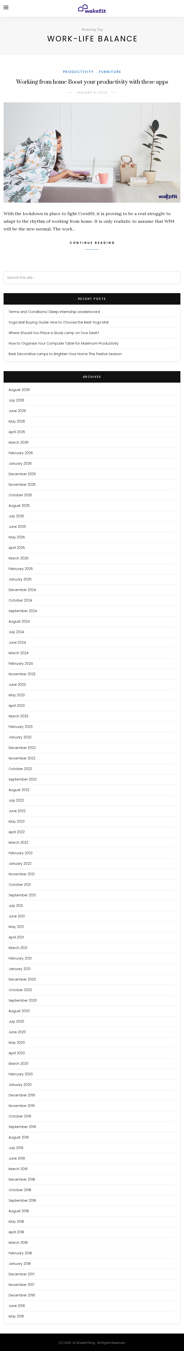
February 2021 (20, 958)
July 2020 (16, 1021)
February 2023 (21, 726)
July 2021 (16, 905)
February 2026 (21, 453)
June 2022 (17, 811)
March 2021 (18, 947)
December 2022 (22, 747)
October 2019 (20, 1116)
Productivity (78, 71)
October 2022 (20, 768)
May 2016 (16, 1316)
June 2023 (17, 684)
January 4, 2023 (92, 92)
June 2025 (17, 526)
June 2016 (17, 1305)
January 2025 (20, 579)
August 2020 (19, 1011)
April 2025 (17, 547)
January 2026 (20, 463)
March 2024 (19, 653)
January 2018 (20, 1263)
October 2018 (20, 1190)
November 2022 (22, 758)
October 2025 (20, 495)
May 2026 (17, 421)
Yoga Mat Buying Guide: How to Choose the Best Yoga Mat (59, 322)
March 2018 (18, 1242)
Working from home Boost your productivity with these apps (92, 82)
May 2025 (17, 537)
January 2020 (20, 1084)
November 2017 (21, 1284)
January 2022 (20, 863)
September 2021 (22, 895)
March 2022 (18, 842)
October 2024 (20, 600)
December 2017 (21, 1274)
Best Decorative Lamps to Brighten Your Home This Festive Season (65, 354)
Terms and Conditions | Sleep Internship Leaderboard (54, 311)
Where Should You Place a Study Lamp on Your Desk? (54, 332)
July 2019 (16, 1147)
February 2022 (21, 853)
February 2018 (20, 1253)
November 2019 (22, 1105)
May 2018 (16, 1221)
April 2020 (17, 1053)
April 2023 (17, 705)
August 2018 (19, 1211)
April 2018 (16, 1232)
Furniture (110, 71)
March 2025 (19, 558)
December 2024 (22, 589)
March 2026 (19, 442)
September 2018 (22, 1200)
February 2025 (21, 568)
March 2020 (19, 1063)
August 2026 (19, 389)
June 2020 (17, 1032)
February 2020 (21, 1074)
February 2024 (21, 663)
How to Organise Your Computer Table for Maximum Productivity (64, 343)
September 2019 (22, 1126)
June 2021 (17, 916)
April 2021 (16, 937)
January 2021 (19, 968)
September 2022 (23, 779)
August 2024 (19, 621)
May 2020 (17, 1042)
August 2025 (19, 505)
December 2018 (22, 1179)
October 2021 (20, 884)
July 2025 (16, 516)
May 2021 (16, 926)
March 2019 (18, 1169)
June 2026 (17, 410)
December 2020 (22, 979)
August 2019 (19, 1137)
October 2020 (20, 990)
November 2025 (22, 484)
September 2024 (23, 611)
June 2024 (17, 642)
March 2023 (18, 716)
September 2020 (23, 1000)
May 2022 (17, 821)
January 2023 (20, 737)
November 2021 (21, 874)
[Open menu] (6, 7)
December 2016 (22, 1295)
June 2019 (17, 1158)
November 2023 (22, 674)
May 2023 (17, 695)
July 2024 (16, 632)
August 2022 (19, 789)
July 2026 (16, 400)
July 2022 (16, 800)
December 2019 (22, 1095)
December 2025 (22, 474)
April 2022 (17, 832)
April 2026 (17, 432)
